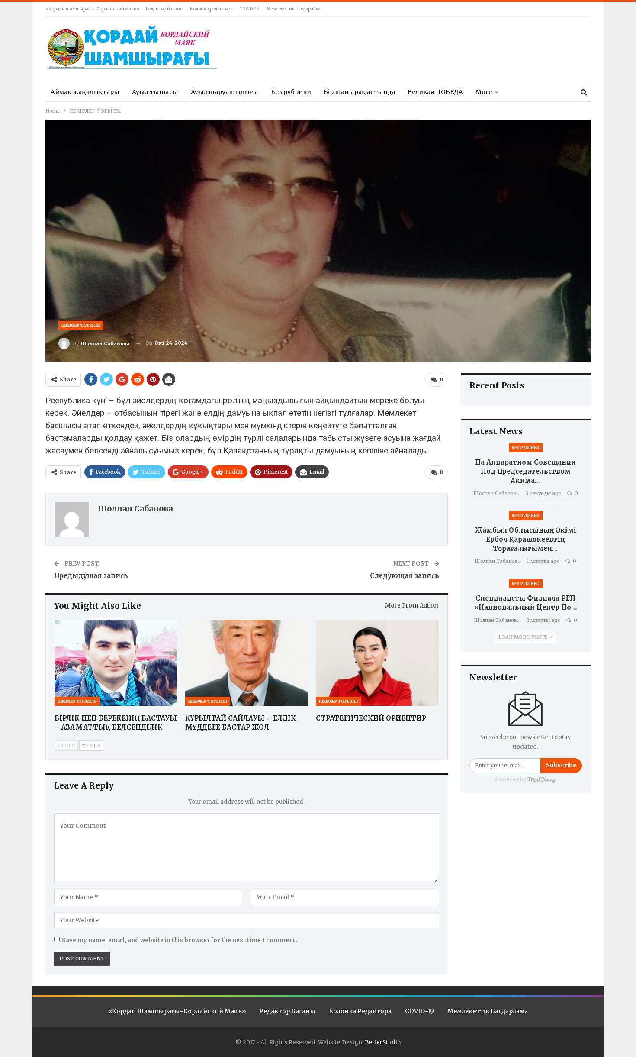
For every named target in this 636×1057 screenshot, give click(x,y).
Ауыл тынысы (155, 92)
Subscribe (561, 765)
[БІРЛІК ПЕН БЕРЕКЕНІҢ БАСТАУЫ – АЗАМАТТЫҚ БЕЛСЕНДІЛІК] (116, 663)
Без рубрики (291, 92)
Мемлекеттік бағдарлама (294, 9)
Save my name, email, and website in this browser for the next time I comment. (179, 940)
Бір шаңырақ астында (359, 92)
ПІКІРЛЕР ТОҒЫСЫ (80, 325)
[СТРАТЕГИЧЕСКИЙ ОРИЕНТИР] (377, 663)
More (483, 92)
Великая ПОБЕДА (435, 92)
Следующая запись (404, 576)
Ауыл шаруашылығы (224, 92)
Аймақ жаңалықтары (85, 92)
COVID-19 (249, 9)
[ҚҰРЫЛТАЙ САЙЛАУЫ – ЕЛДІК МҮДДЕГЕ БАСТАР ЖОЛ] (246, 663)
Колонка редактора (211, 9)
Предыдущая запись (91, 576)
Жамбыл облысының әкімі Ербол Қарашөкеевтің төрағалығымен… (525, 539)
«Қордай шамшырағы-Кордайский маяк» (92, 9)
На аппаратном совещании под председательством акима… (525, 471)
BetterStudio (383, 1042)
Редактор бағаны (164, 9)
